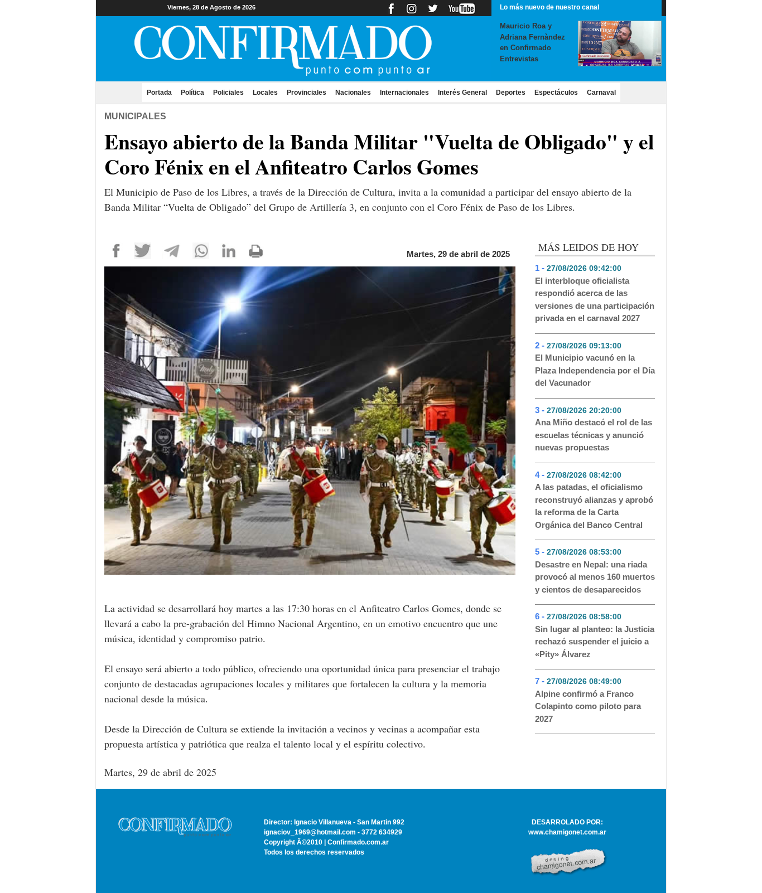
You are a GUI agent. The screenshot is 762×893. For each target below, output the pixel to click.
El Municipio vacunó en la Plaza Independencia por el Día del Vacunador (595, 370)
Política (192, 92)
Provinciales (306, 92)
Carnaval (601, 92)
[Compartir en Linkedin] (228, 250)
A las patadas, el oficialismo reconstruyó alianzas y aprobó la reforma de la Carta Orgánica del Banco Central (594, 506)
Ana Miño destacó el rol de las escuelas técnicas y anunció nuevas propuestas (593, 435)
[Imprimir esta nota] (256, 250)
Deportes (510, 92)
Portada (161, 92)
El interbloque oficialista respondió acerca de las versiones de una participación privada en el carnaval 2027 (594, 299)
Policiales (228, 92)
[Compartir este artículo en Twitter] (142, 250)
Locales (265, 92)
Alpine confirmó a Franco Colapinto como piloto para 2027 (588, 706)
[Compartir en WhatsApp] (200, 250)
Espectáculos (556, 92)
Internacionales (404, 92)
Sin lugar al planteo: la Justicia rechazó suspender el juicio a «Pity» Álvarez (594, 641)
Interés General (462, 92)
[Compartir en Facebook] (116, 250)
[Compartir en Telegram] (171, 250)
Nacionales (353, 92)
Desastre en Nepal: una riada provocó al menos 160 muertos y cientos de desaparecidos (595, 577)
